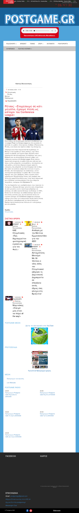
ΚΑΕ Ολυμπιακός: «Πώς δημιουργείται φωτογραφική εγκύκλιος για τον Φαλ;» (18, 240)
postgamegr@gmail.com (19, 496)
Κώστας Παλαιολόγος (24, 84)
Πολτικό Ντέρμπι (24, 49)
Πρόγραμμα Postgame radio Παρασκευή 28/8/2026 (12, 394)
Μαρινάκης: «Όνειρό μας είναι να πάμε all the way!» (18, 310)
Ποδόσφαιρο (11, 44)
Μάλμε (7, 96)
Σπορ (40, 44)
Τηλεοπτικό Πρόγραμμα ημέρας (39, 371)
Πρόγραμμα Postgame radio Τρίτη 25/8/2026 (47, 415)
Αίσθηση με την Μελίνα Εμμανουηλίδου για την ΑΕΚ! (37, 235)
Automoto (50, 44)
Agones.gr (70, 2)
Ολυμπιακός (11, 92)
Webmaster (57, 510)
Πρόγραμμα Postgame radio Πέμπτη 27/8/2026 (47, 394)
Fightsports (63, 44)
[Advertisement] (39, 65)
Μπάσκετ (23, 44)
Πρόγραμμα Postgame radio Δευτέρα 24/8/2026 (13, 436)
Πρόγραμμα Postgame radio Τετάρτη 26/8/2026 (13, 415)
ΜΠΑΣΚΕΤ (16, 224)
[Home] (39, 19)
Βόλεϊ (34, 224)
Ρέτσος (9, 94)
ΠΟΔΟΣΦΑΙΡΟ (11, 101)
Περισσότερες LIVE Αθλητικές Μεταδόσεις (39, 35)
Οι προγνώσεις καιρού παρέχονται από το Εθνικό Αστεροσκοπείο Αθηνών (54, 487)
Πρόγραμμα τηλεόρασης (15, 379)
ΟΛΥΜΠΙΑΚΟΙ (10, 49)
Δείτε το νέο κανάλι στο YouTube (39, 325)
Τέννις (32, 44)
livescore (75, 2)
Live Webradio (11, 383)
